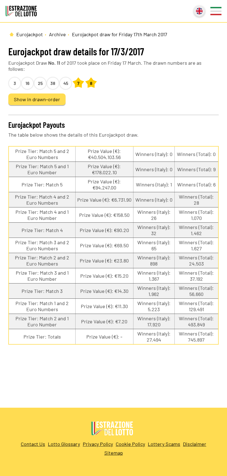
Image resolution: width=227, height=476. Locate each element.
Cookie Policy (130, 444)
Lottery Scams (164, 444)
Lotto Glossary (64, 444)
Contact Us (33, 444)
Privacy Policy (98, 444)
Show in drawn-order (37, 99)
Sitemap (113, 453)
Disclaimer (194, 444)
